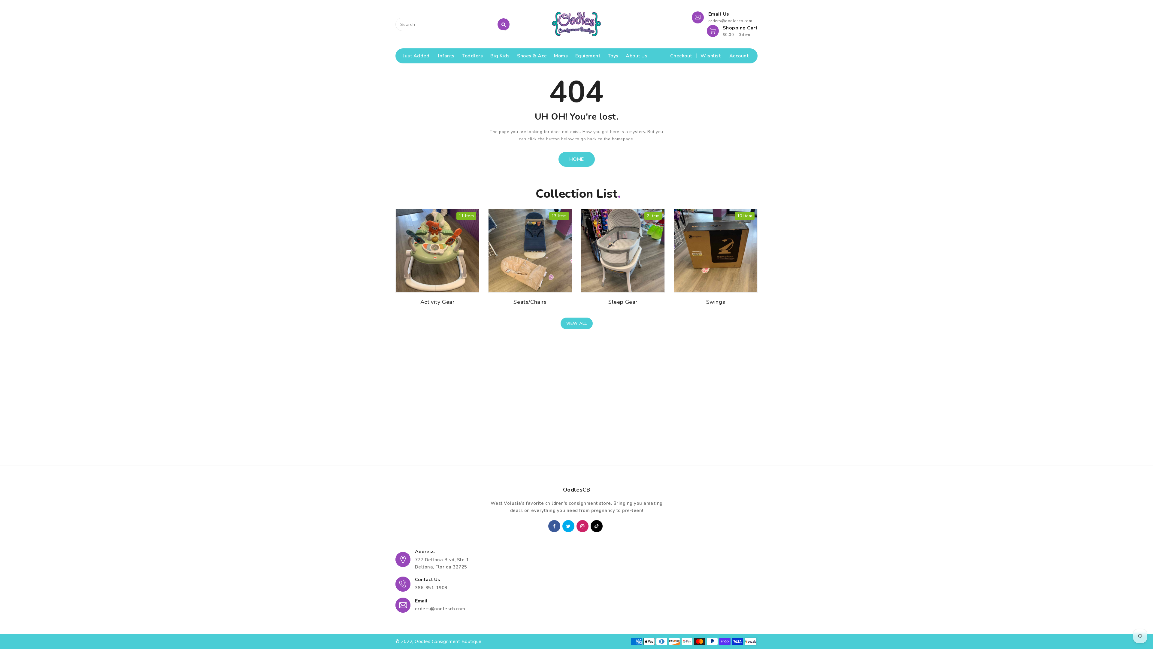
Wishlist (711, 56)
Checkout (681, 56)
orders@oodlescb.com (440, 609)
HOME (576, 159)
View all (576, 323)
